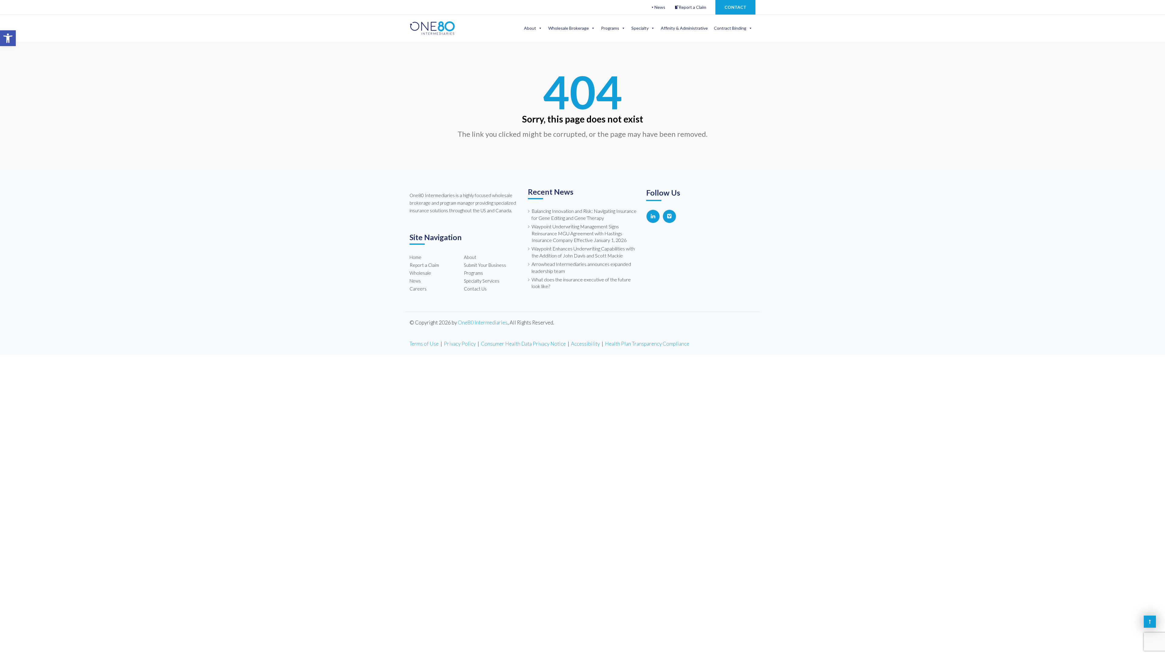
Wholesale (420, 273)
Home (415, 257)
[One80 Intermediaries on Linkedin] (653, 216)
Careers (418, 288)
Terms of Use (424, 344)
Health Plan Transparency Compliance (647, 344)
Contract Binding (730, 28)
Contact (735, 7)
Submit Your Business (485, 265)
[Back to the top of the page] (1150, 622)
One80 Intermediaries (483, 322)
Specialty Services (481, 281)
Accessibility (585, 344)
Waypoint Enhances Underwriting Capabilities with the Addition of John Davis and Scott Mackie (583, 252)
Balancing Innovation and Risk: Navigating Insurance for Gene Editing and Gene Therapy (584, 214)
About (530, 28)
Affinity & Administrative (684, 28)
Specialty (640, 28)
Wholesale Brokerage (568, 28)
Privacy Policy (460, 344)
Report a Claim (692, 7)
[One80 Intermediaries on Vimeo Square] (669, 216)
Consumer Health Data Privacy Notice (523, 344)
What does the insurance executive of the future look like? (581, 283)
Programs (610, 28)
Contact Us (475, 288)
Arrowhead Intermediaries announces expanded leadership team (581, 267)
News (659, 7)
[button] (8, 38)
